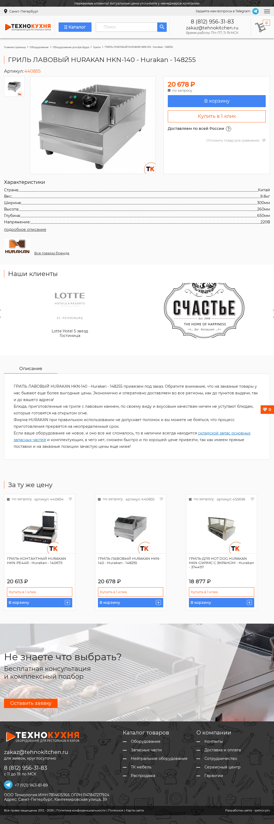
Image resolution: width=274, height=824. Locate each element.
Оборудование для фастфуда (71, 47)
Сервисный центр (222, 767)
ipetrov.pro (262, 810)
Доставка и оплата (222, 750)
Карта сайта (135, 810)
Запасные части (146, 750)
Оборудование (39, 47)
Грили (97, 47)
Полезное (115, 810)
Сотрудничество (220, 758)
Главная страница (15, 47)
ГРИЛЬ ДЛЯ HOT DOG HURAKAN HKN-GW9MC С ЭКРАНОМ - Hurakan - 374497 (221, 562)
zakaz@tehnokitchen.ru (212, 27)
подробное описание (25, 229)
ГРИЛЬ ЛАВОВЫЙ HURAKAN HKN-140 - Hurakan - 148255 (129, 560)
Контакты (213, 741)
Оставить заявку (30, 703)
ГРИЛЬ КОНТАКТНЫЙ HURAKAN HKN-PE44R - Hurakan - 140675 (36, 560)
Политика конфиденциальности (81, 810)
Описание (30, 368)
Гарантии (213, 776)
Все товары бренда (51, 253)
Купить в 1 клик (217, 116)
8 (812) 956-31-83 (212, 21)
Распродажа (143, 776)
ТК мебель (141, 767)
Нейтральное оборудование (159, 758)
